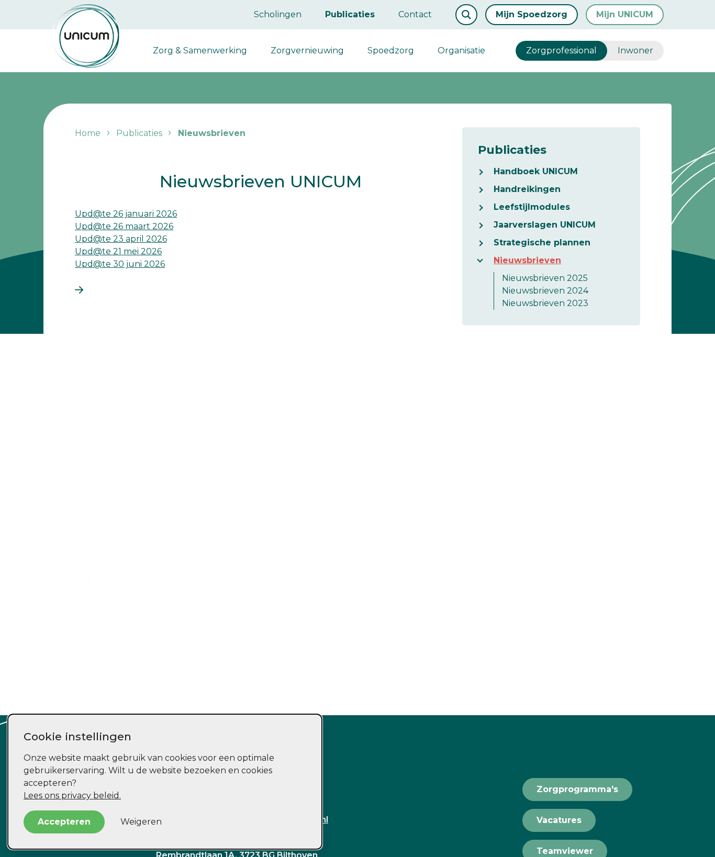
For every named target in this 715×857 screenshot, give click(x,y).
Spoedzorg (390, 50)
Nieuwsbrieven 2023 (545, 303)
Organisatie (461, 50)
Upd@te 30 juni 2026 (120, 264)
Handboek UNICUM (536, 171)
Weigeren (141, 822)
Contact (415, 14)
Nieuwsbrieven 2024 (545, 291)
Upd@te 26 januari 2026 (126, 214)
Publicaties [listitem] (138, 133)
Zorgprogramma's (577, 789)
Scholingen (277, 14)
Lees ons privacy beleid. (72, 795)
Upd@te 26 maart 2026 (124, 226)
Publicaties (350, 14)
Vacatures (559, 820)
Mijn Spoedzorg (531, 14)
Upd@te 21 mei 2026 (118, 251)
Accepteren (64, 822)
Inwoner (635, 50)
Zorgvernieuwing (307, 50)
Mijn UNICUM (624, 14)
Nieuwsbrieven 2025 (545, 278)
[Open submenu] (486, 171)
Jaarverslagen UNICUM (545, 225)
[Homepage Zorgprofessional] (86, 36)
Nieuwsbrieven (527, 260)
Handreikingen (527, 189)
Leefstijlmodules (532, 207)
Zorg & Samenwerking (200, 50)
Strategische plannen (542, 242)
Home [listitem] (89, 133)
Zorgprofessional (561, 50)
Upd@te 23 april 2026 (121, 239)
